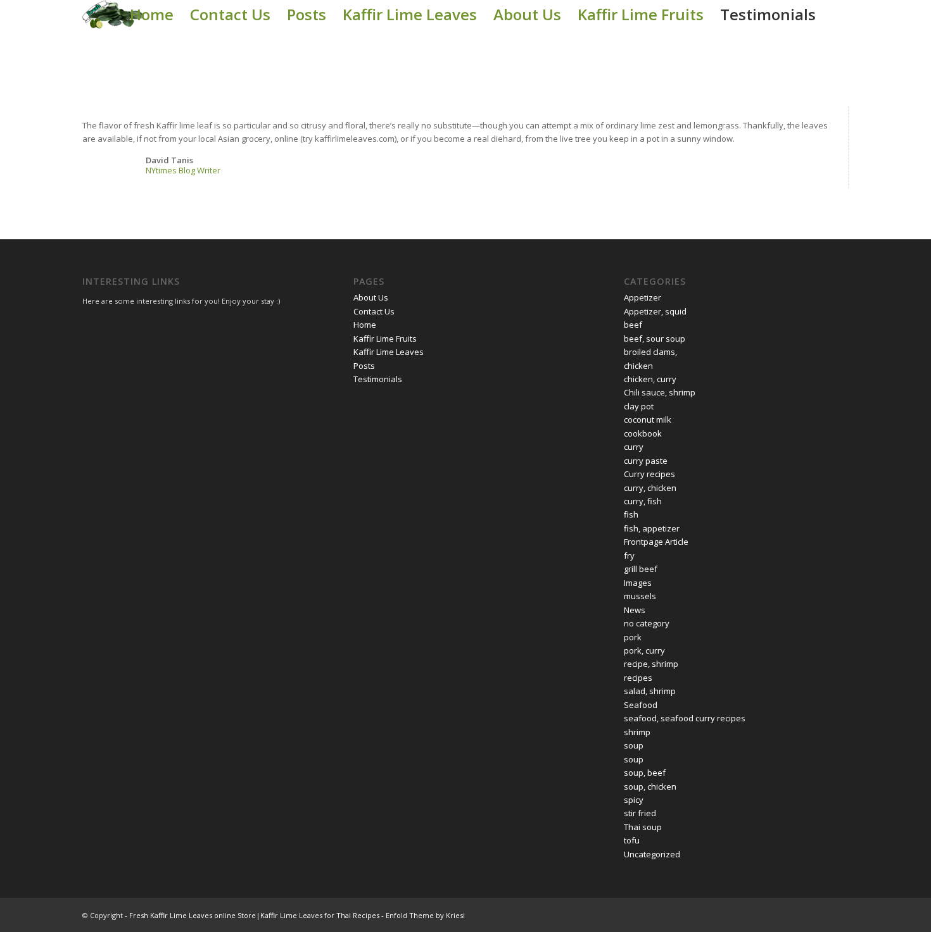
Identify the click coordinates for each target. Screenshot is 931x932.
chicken (638, 365)
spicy (633, 799)
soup (633, 745)
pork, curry (644, 650)
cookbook (643, 433)
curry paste (646, 460)
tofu (632, 840)
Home (152, 14)
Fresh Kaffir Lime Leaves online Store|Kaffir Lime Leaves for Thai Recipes (254, 915)
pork (633, 637)
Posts (306, 14)
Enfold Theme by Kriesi (425, 915)
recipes (638, 677)
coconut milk (647, 419)
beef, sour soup (654, 338)
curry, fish (643, 501)
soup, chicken (650, 786)
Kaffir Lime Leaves (410, 14)
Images (638, 582)
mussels (640, 596)
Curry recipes (649, 474)
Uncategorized (652, 854)
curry (633, 446)
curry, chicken (650, 488)
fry (629, 555)
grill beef (640, 569)
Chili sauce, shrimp (659, 392)
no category (646, 623)
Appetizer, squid (655, 311)
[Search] (836, 14)
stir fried (640, 813)
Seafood (640, 705)
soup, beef (645, 772)
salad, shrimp (650, 691)
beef (633, 324)
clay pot (639, 406)
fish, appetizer (652, 528)
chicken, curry (650, 379)
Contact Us (230, 14)
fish (631, 514)
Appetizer (642, 297)
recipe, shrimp (651, 663)
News (634, 610)
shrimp (637, 732)
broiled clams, (650, 351)
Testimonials (768, 14)
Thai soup (643, 827)
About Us (527, 14)
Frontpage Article (656, 541)
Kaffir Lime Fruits (641, 14)
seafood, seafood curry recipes (684, 718)
